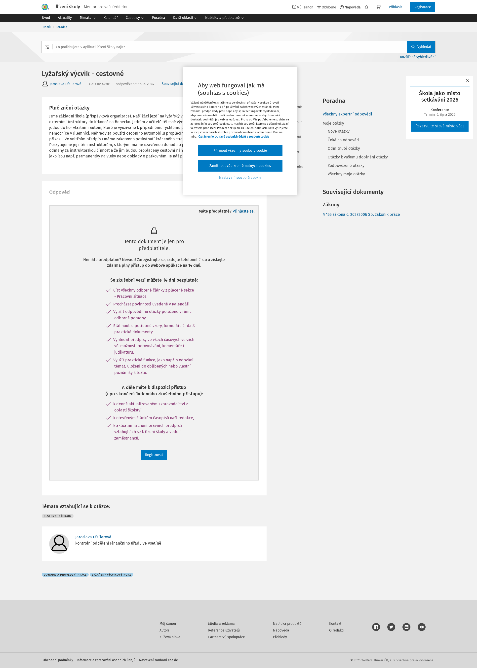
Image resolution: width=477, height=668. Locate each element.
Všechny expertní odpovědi (347, 114)
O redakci (336, 630)
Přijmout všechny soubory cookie (240, 150)
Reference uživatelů (224, 630)
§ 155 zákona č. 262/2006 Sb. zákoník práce (361, 214)
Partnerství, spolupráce (226, 637)
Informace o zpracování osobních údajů (106, 660)
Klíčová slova (169, 637)
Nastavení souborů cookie (158, 660)
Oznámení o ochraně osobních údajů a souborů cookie (234, 136)
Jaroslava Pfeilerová (65, 84)
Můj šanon (167, 624)
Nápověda (353, 7)
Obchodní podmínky (58, 660)
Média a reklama (221, 624)
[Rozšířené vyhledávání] (47, 47)
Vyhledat (424, 47)
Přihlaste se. (244, 211)
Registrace (422, 7)
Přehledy (280, 637)
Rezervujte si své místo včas (439, 126)
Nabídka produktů (287, 624)
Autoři (164, 630)
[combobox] (238, 47)
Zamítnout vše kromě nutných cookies (240, 166)
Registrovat (154, 455)
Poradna (61, 27)
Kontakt (335, 624)
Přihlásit (395, 7)
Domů (47, 27)
